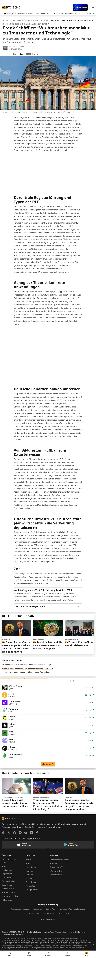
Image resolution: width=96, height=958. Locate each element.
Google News (32, 889)
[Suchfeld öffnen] (90, 7)
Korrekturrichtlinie (10, 896)
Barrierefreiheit (9, 881)
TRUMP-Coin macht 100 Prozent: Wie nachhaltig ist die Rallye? (27, 664)
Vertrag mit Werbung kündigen (72, 909)
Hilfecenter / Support (59, 859)
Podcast (29, 874)
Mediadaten (7, 870)
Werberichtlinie (8, 892)
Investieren (31, 867)
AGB (42, 919)
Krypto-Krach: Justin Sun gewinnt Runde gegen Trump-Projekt (27, 672)
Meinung (35, 21)
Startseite (6, 21)
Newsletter (31, 886)
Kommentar (44, 21)
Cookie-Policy (51, 909)
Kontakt (53, 863)
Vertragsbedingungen (20, 909)
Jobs (4, 866)
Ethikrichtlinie (8, 888)
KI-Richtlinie (7, 900)
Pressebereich (56, 874)
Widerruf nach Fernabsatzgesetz (42, 913)
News (28, 859)
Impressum (7, 873)
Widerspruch (64, 913)
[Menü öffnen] (93, 7)
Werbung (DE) (56, 871)
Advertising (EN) (57, 867)
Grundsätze (7, 885)
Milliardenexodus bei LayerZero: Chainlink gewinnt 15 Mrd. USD (27, 668)
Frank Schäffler (18, 47)
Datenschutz (7, 877)
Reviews (29, 871)
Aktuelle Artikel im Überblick (21, 21)
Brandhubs (31, 882)
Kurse (28, 863)
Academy (30, 878)
